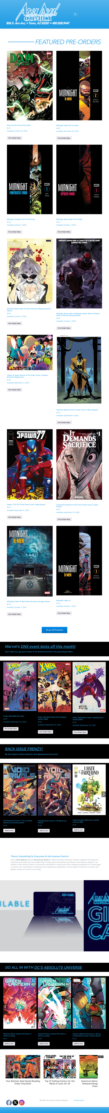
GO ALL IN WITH (43, 967)
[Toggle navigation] (75, 14)
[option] (20, 698)
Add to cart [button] (9, 831)
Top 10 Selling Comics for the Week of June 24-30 (60, 1082)
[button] (102, 1056)
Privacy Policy (79, 1100)
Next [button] (103, 693)
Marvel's (40, 646)
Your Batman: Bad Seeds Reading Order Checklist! (23, 1082)
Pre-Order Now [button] (15, 138)
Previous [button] (5, 693)
